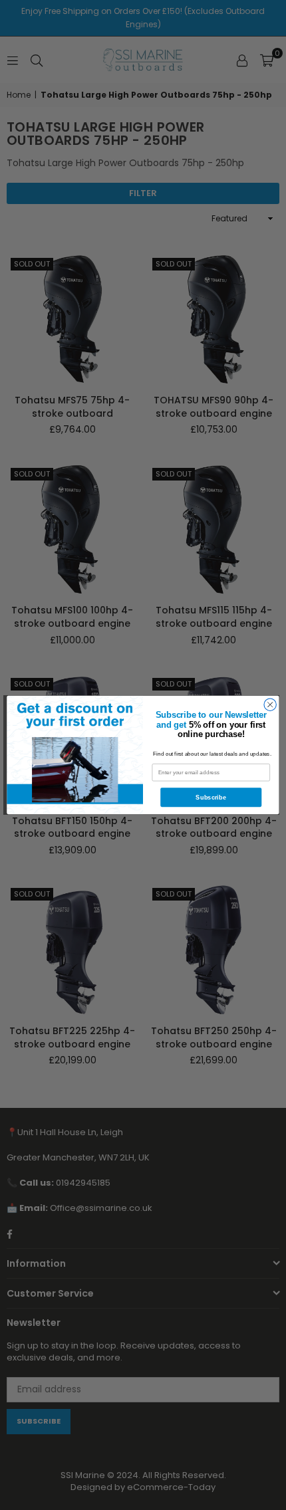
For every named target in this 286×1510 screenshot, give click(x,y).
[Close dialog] (270, 704)
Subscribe (211, 797)
